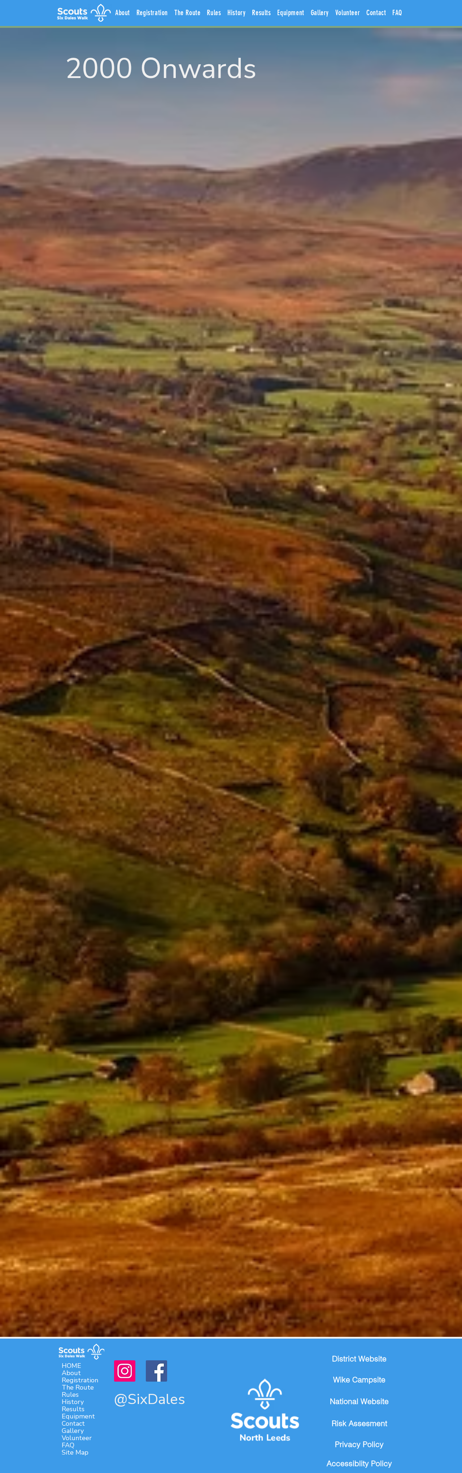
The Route (78, 1387)
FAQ (68, 1445)
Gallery (73, 1430)
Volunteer (77, 1438)
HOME (71, 1365)
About (71, 1373)
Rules (70, 1394)
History (73, 1401)
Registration (80, 1380)
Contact (73, 1423)
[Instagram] (124, 1371)
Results (73, 1409)
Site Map (75, 1452)
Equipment (78, 1416)
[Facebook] (156, 1371)
